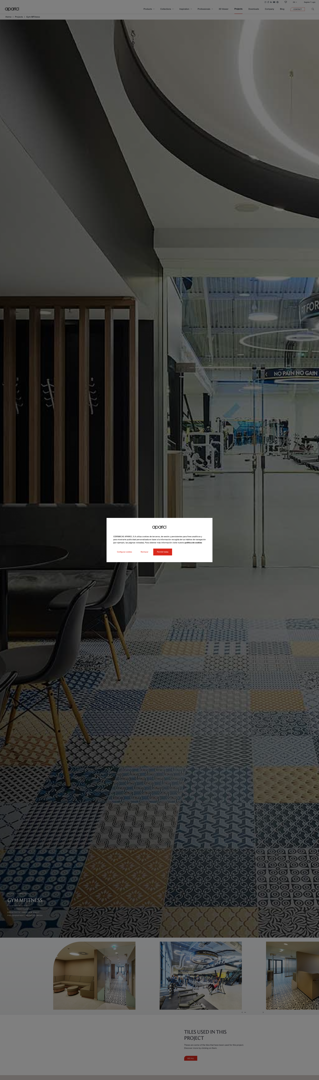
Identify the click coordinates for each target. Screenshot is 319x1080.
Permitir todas (162, 552)
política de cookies (193, 542)
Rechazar (144, 552)
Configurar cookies (124, 552)
